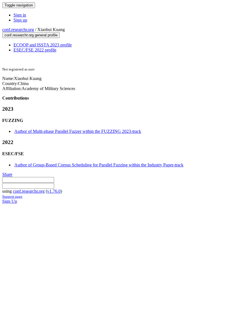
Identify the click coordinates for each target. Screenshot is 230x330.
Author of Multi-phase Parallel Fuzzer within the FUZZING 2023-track (77, 131)
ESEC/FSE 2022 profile (34, 50)
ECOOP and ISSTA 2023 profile (42, 45)
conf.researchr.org (18, 29)
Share (7, 174)
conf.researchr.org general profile (31, 35)
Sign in (19, 15)
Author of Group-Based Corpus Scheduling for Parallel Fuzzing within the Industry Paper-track (98, 164)
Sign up (20, 20)
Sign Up (9, 201)
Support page (12, 196)
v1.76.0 (54, 191)
